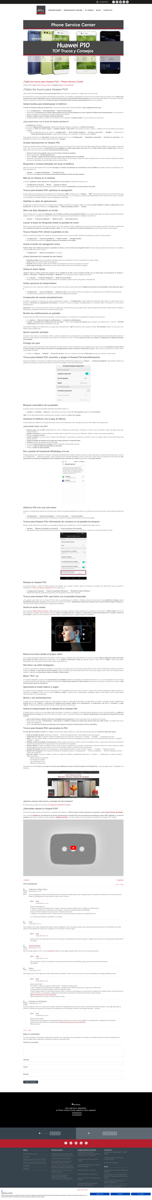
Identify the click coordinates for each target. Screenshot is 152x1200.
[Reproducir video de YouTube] (73, 848)
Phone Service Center (44, 85)
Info (37, 901)
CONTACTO (107, 10)
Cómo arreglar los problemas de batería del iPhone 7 (114, 1181)
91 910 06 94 (104, 2)
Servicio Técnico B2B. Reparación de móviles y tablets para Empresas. (62, 1166)
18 (121, 884)
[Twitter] (116, 3)
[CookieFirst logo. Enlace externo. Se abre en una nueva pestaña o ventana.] (2, 1191)
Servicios (77, 1114)
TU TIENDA (89, 10)
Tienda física (55, 1133)
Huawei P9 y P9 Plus (64, 805)
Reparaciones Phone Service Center (34, 1159)
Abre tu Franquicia (109, 1133)
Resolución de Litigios (111, 1162)
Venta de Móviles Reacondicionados (34, 1162)
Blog (60, 85)
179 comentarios (68, 85)
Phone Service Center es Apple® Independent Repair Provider (61, 1162)
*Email (25, 1067)
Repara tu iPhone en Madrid (86, 1170)
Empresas (26, 1165)
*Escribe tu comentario (30, 1042)
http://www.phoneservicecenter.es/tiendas (43, 994)
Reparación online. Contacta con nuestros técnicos (61, 1171)
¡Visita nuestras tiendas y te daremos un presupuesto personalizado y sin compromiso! (61, 1176)
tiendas (35, 815)
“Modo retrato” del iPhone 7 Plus (43, 611)
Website (26, 1074)
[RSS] (127, 3)
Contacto (26, 1168)
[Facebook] (113, 3)
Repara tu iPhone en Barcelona (87, 1174)
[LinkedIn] (123, 3)
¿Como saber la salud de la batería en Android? (116, 1170)
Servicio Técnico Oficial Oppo (60, 1158)
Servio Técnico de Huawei (114, 812)
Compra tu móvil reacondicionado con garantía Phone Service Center (62, 1154)
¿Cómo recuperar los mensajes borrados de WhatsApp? (87, 1184)
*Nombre (26, 1060)
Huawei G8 (53, 805)
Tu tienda (26, 1156)
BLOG (98, 10)
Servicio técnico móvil (30, 1153)
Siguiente (120, 880)
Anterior (26, 880)
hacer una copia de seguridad (42, 588)
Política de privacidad (82, 1189)
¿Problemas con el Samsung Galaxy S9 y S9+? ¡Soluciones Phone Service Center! (116, 1176)
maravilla (50, 951)
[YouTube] (120, 3)
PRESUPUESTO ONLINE (73, 10)
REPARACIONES (54, 10)
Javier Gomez (34, 946)
